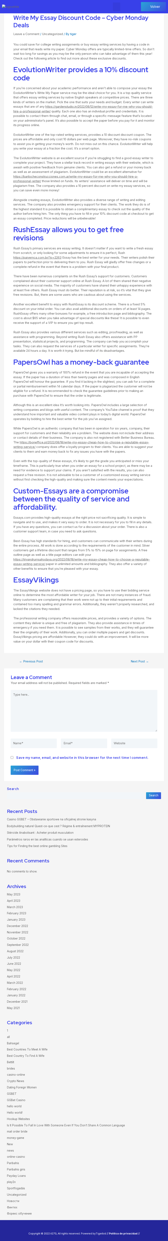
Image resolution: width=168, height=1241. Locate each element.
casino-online (16, 1074)
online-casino (16, 1156)
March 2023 (15, 907)
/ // (124, 1233)
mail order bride (17, 1131)
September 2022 (18, 944)
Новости (13, 1201)
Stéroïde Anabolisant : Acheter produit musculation (40, 832)
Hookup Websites (18, 1119)
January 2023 (16, 919)
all (8, 1037)
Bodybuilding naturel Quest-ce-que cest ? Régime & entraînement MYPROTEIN (58, 826)
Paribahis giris (16, 1169)
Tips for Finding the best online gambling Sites (37, 846)
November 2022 (17, 932)
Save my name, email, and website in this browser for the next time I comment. (82, 758)
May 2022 (13, 970)
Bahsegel (13, 1043)
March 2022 (15, 982)
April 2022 (13, 976)
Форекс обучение (19, 1213)
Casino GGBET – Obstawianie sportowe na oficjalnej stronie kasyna (51, 819)
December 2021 (17, 1001)
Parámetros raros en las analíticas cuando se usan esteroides (47, 839)
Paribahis (13, 1163)
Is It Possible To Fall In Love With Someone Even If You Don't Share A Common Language (66, 1125)
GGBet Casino (16, 1100)
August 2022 (15, 951)
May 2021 (13, 1008)
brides (11, 1068)
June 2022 (14, 963)
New (10, 1144)
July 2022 (13, 957)
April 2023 (13, 900)
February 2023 (16, 913)
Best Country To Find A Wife (25, 1055)
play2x (11, 1182)
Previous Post (31, 661)
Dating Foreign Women (22, 1087)
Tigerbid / (102, 1233)
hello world (14, 1106)
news (10, 1150)
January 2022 (16, 995)
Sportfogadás (16, 1188)
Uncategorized (52, 34)
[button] (116, 6)
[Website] (134, 744)
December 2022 (17, 926)
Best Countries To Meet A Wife (27, 1049)
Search (13, 789)
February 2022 (16, 989)
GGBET (12, 1093)
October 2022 (16, 938)
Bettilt (10, 1062)
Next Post (140, 661)
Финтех (12, 1207)
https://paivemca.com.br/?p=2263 (37, 257)
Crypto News (15, 1081)
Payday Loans (16, 1175)
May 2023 (13, 894)
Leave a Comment (26, 34)
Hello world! (15, 1112)
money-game (15, 1137)
